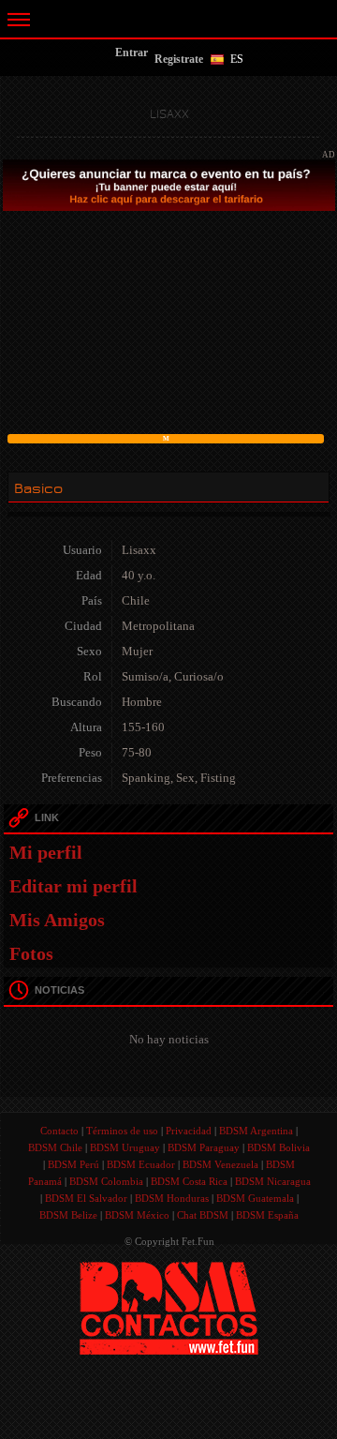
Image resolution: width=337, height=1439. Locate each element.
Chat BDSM (202, 1215)
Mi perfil (45, 852)
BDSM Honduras (172, 1198)
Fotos (31, 953)
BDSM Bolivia (278, 1147)
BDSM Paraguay (204, 1147)
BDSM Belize (68, 1215)
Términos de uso (122, 1130)
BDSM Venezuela (220, 1164)
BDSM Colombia (106, 1181)
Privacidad (189, 1130)
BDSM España (267, 1215)
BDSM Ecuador (141, 1164)
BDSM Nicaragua (273, 1181)
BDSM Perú (73, 1164)
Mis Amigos (57, 919)
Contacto (59, 1130)
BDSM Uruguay (125, 1147)
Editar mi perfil (73, 886)
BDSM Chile (55, 1147)
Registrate (178, 59)
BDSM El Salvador (86, 1198)
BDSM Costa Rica (189, 1181)
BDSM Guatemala (255, 1198)
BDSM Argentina (256, 1130)
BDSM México (137, 1215)
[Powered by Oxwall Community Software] (169, 1307)
